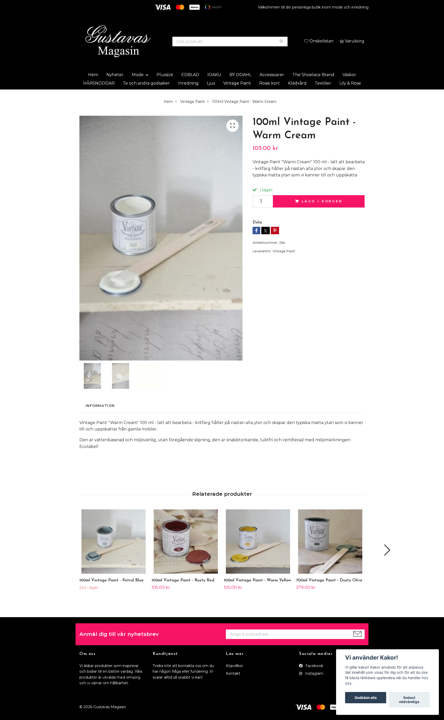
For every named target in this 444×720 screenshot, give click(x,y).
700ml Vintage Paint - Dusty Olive (329, 592)
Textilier (323, 94)
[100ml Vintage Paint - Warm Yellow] (258, 553)
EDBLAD (190, 86)
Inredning (188, 94)
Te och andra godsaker (146, 94)
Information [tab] (100, 417)
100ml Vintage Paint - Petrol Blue (111, 592)
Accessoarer (272, 86)
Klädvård (297, 94)
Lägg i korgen (322, 213)
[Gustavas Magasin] (151, 43)
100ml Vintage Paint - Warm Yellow (257, 592)
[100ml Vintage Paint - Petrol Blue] (113, 553)
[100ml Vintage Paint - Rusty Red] (186, 553)
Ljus (211, 94)
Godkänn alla (366, 698)
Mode (138, 86)
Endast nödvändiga (409, 700)
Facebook (313, 677)
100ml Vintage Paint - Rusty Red (183, 592)
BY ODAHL (240, 86)
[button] (386, 562)
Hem (93, 86)
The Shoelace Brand (313, 86)
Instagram (313, 685)
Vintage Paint (237, 94)
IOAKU (214, 86)
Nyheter (115, 86)
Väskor (349, 86)
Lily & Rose (350, 94)
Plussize (164, 86)
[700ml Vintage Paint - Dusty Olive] (330, 553)
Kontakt (233, 685)
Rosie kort (269, 94)
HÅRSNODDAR (99, 94)
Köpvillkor (234, 677)
